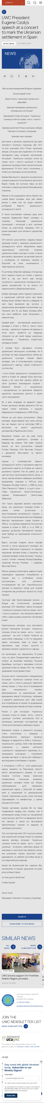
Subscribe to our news (22, 924)
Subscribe (11, 1095)
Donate (22, 917)
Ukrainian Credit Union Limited (28, 1047)
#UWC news (8, 43)
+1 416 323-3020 (22, 1002)
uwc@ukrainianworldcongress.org (29, 1006)
